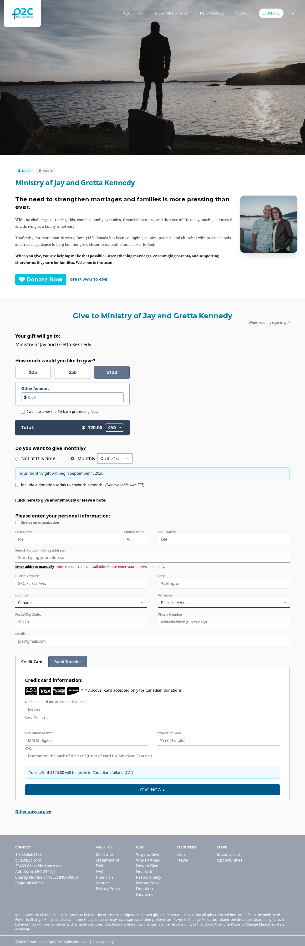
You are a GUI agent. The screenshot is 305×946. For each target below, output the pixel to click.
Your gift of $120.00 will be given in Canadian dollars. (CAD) (82, 772)
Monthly (86, 458)
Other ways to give (88, 279)
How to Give (147, 865)
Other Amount (35, 388)
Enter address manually (34, 566)
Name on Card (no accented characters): (57, 702)
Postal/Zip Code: (28, 614)
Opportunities (229, 860)
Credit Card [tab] (31, 661)
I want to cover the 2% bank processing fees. (62, 411)
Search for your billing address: (40, 550)
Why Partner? (148, 860)
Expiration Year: (169, 733)
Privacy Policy (108, 888)
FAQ (99, 871)
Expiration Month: (39, 733)
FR (292, 13)
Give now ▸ (152, 790)
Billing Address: (28, 576)
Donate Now (44, 279)
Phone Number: (170, 614)
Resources (212, 13)
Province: (165, 595)
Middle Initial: (135, 532)
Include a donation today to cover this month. (82, 485)
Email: (20, 633)
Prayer (182, 860)
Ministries (105, 854)
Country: (22, 595)
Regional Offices (30, 883)
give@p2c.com (28, 860)
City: (161, 576)
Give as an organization (39, 522)
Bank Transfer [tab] (67, 661)
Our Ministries (171, 13)
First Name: (24, 532)
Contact (103, 883)
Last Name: (167, 531)
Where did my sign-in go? (269, 322)
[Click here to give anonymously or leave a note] (60, 500)
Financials (104, 877)
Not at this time (37, 458)
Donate (271, 13)
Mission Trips (229, 854)
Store (181, 854)
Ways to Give (147, 854)
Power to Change (40, 941)
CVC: (28, 748)
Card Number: (36, 717)
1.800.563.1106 (28, 854)
